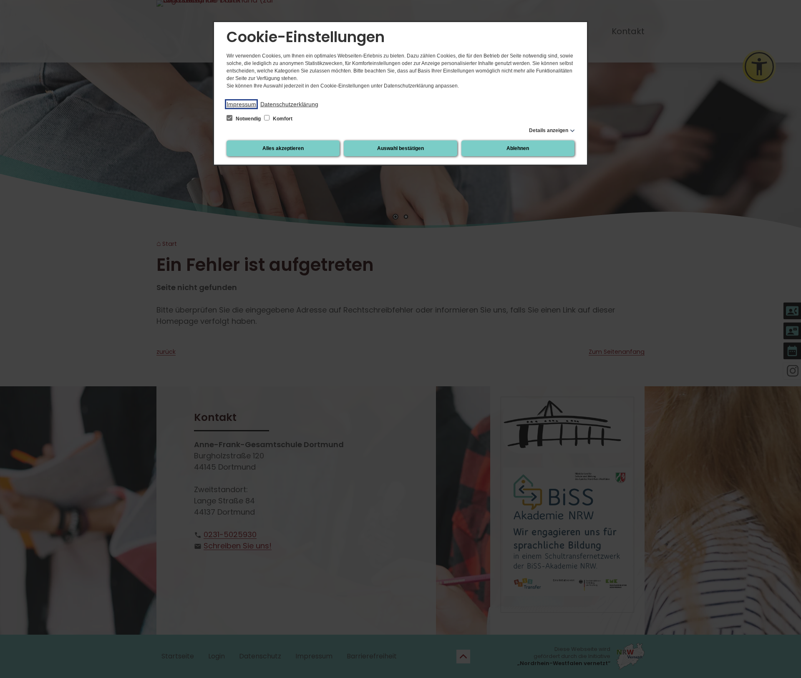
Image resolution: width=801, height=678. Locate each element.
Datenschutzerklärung (289, 104)
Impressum (241, 104)
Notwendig (248, 119)
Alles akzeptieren (283, 148)
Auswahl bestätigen (400, 148)
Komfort (282, 119)
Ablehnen (517, 148)
